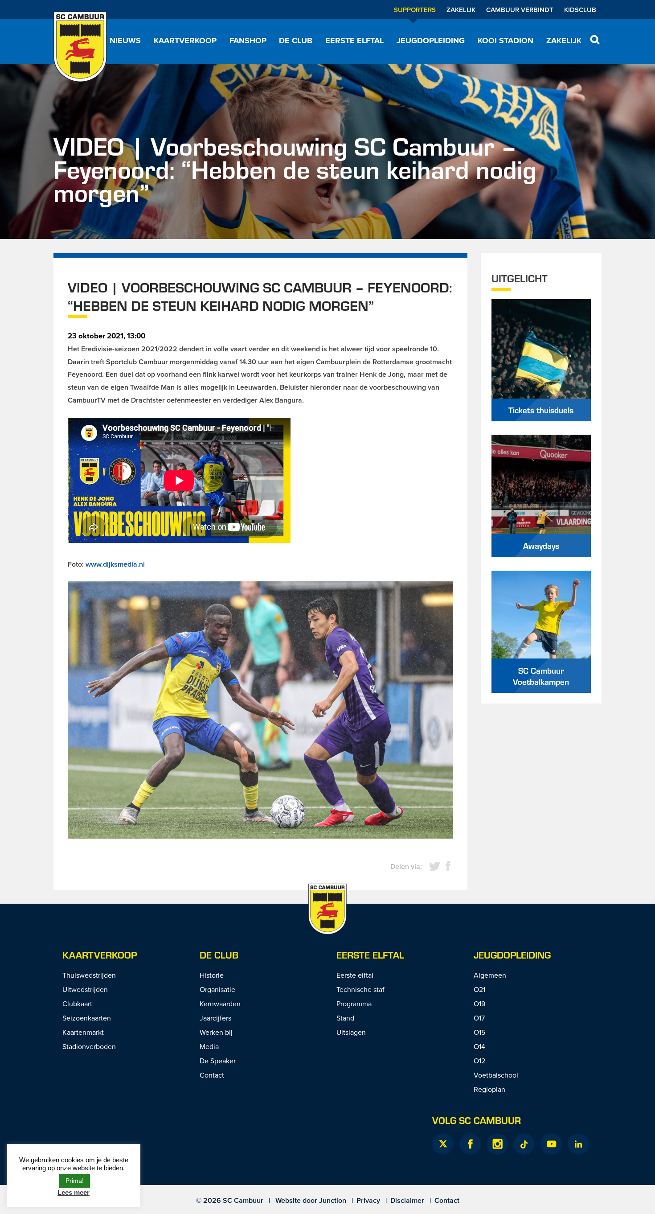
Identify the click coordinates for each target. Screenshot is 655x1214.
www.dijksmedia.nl (115, 564)
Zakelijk (460, 9)
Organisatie (217, 989)
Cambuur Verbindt (519, 9)
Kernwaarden (220, 1003)
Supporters (415, 9)
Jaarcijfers (215, 1018)
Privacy (368, 1200)
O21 (479, 989)
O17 (479, 1018)
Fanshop (247, 40)
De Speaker (218, 1061)
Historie (212, 975)
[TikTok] (524, 1144)
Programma (354, 1003)
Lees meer (73, 1192)
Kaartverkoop (185, 40)
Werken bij (216, 1032)
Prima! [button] (75, 1180)
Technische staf (360, 989)
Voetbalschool (496, 1075)
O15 (479, 1032)
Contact (212, 1075)
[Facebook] (470, 1144)
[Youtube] (551, 1144)
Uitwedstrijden (85, 989)
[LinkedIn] (578, 1144)
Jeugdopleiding (431, 40)
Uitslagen (351, 1032)
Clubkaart (77, 1003)
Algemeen (490, 975)
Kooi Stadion (505, 40)
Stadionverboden (89, 1046)
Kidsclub (580, 9)
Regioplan (489, 1089)
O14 (479, 1046)
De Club (295, 40)
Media (209, 1046)
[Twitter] (443, 1144)
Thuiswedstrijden (89, 975)
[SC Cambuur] (80, 47)
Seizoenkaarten (86, 1018)
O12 (479, 1061)
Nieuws (125, 40)
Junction (332, 1200)
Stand (345, 1018)
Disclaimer (407, 1200)
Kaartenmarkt (83, 1032)
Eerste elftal (354, 40)
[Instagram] (497, 1144)
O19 (479, 1003)
